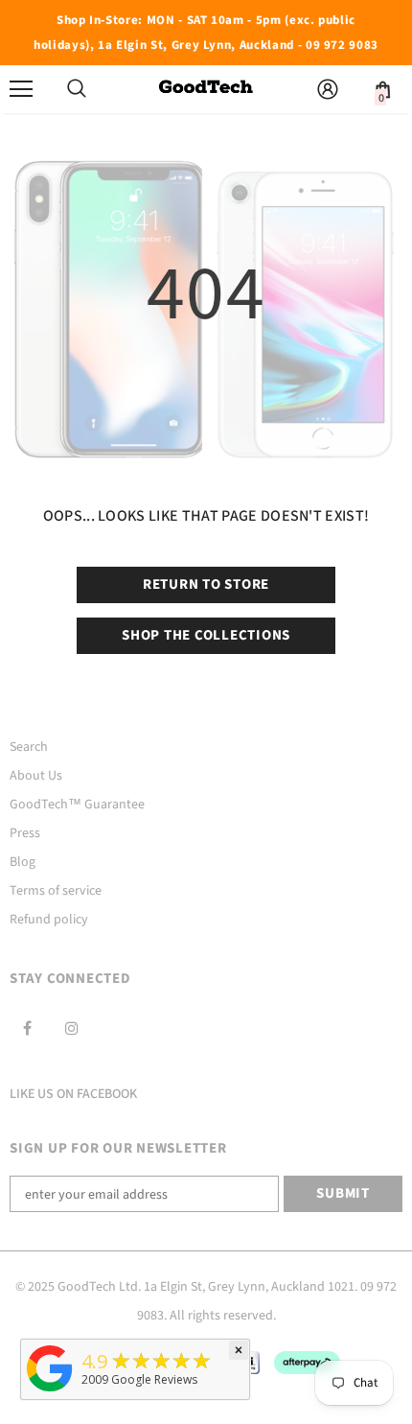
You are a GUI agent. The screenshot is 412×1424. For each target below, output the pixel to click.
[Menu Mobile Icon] (21, 89)
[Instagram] (72, 1028)
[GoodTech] (50, 1392)
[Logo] (206, 88)
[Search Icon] (76, 89)
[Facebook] (27, 1028)
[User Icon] (327, 89)
